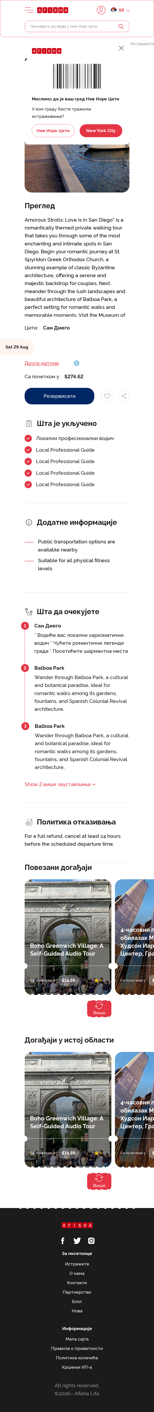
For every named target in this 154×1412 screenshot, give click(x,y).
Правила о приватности (77, 1348)
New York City (101, 130)
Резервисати (59, 396)
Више (99, 1012)
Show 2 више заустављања (58, 784)
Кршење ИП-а (77, 1367)
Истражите (77, 1263)
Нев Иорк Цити (53, 130)
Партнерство (77, 1292)
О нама (77, 1273)
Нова (77, 1310)
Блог (77, 1301)
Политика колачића (77, 1357)
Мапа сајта (77, 1338)
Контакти (77, 1282)
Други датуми (42, 363)
